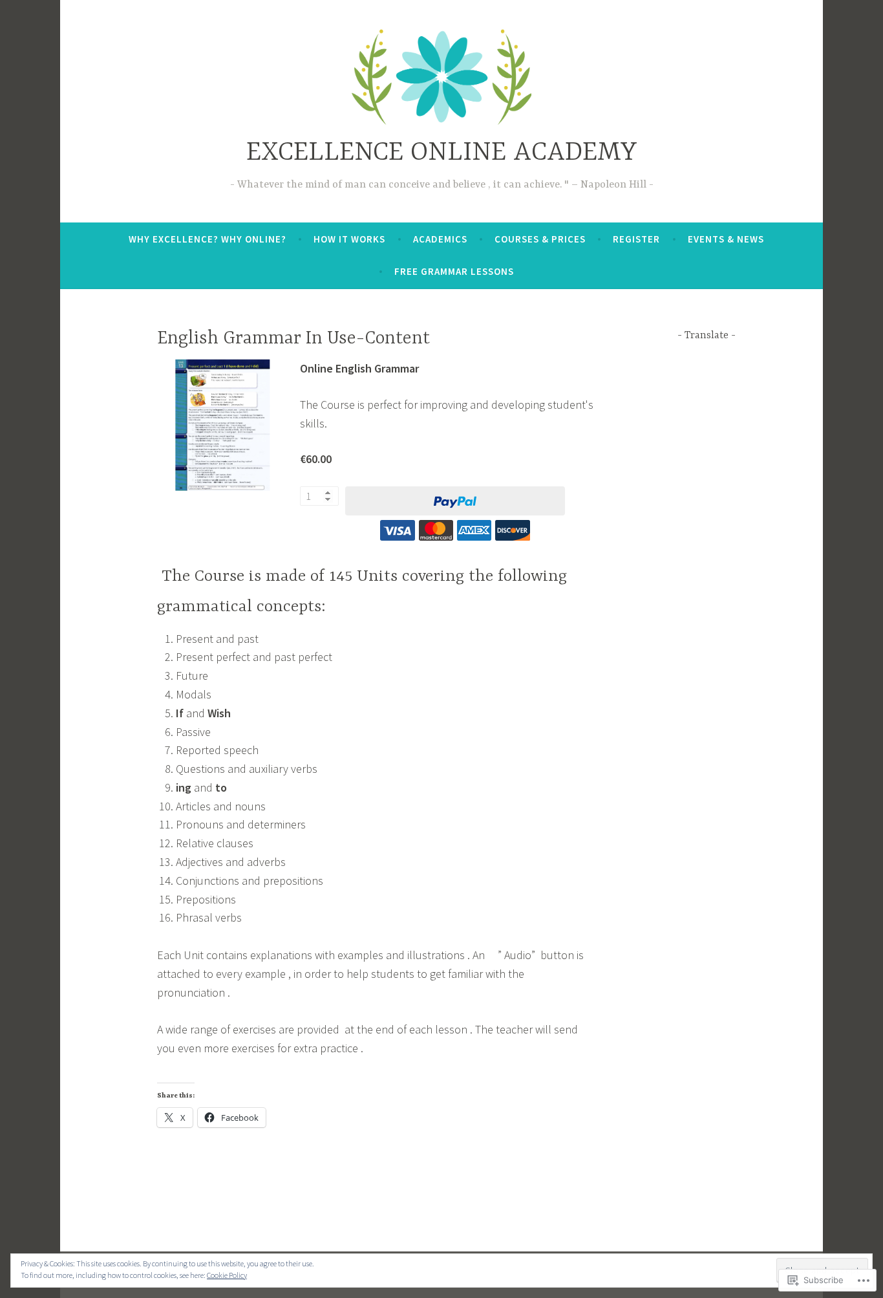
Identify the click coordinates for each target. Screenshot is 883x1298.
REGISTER (636, 239)
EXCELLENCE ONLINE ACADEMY (441, 153)
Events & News (726, 239)
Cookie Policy (227, 1275)
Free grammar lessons (454, 271)
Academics (440, 239)
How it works (349, 239)
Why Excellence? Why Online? (207, 239)
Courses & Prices (540, 239)
